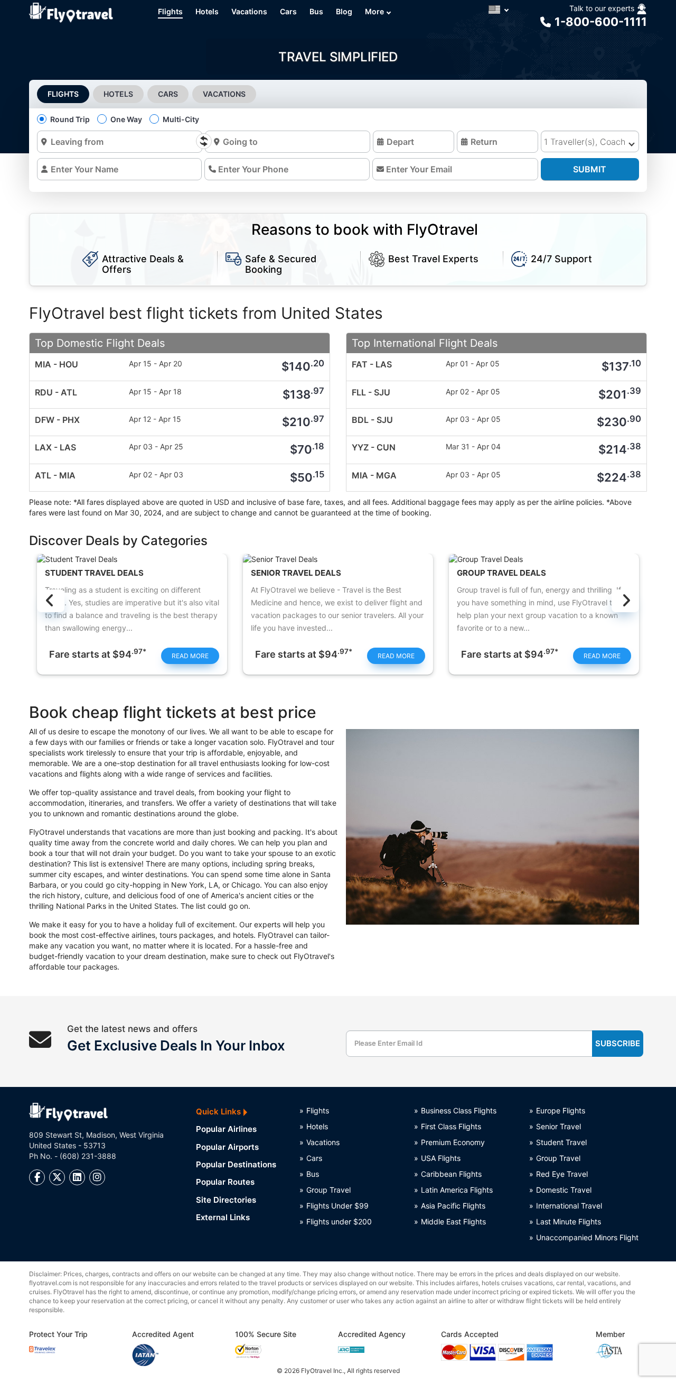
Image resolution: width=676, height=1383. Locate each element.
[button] (498, 9)
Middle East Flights (453, 1221)
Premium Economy (453, 1142)
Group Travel (328, 1189)
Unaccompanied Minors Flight (586, 1237)
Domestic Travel (564, 1189)
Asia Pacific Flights (453, 1205)
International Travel (569, 1205)
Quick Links (218, 1112)
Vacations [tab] (224, 93)
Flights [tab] (63, 93)
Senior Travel (558, 1126)
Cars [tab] (168, 93)
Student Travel (561, 1142)
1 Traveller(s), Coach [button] (584, 141)
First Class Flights (451, 1126)
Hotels (207, 11)
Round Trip (70, 119)
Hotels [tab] (118, 93)
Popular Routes (225, 1182)
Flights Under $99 (337, 1205)
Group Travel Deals (501, 573)
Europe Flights (560, 1110)
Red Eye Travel (562, 1173)
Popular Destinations (236, 1164)
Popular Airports (227, 1147)
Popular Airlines (226, 1129)
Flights (170, 11)
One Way (126, 119)
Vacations (249, 11)
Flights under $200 (339, 1221)
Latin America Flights (457, 1189)
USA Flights (441, 1158)
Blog (344, 11)
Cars (288, 11)
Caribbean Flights (451, 1173)
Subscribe (617, 1043)
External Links (223, 1217)
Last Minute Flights (568, 1221)
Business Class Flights (458, 1110)
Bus (316, 11)
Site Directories (226, 1200)
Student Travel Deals (94, 573)
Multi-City (181, 119)
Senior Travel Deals (296, 573)
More (374, 11)
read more (190, 656)
